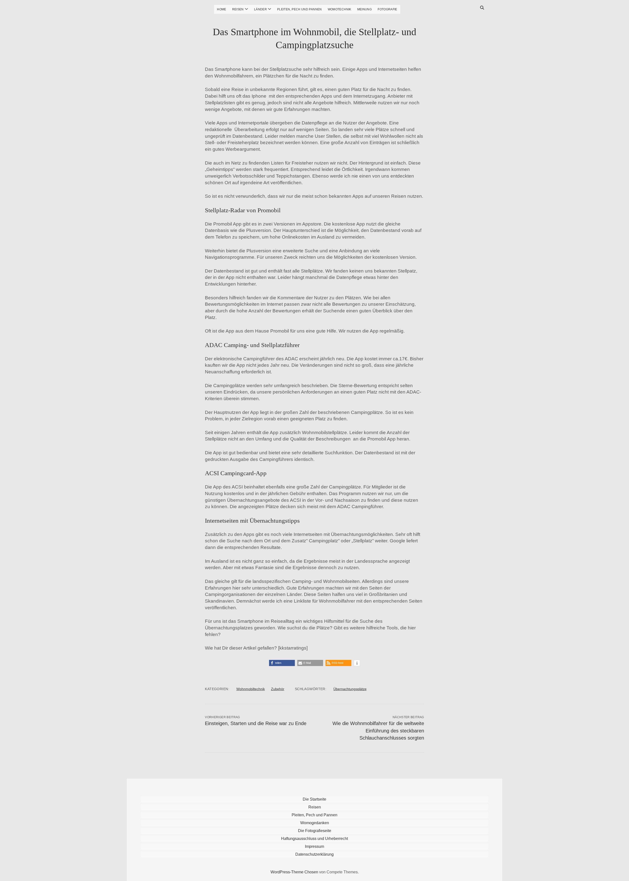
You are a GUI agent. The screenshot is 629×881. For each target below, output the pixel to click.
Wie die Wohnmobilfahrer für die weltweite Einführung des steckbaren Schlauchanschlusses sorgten (378, 731)
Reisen (238, 9)
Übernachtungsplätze (350, 689)
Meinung (364, 9)
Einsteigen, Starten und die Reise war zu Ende (255, 723)
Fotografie (387, 9)
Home (221, 9)
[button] (282, 663)
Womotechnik (339, 9)
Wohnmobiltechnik (250, 689)
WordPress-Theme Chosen (294, 872)
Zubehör (277, 689)
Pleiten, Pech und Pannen (299, 9)
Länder (260, 9)
